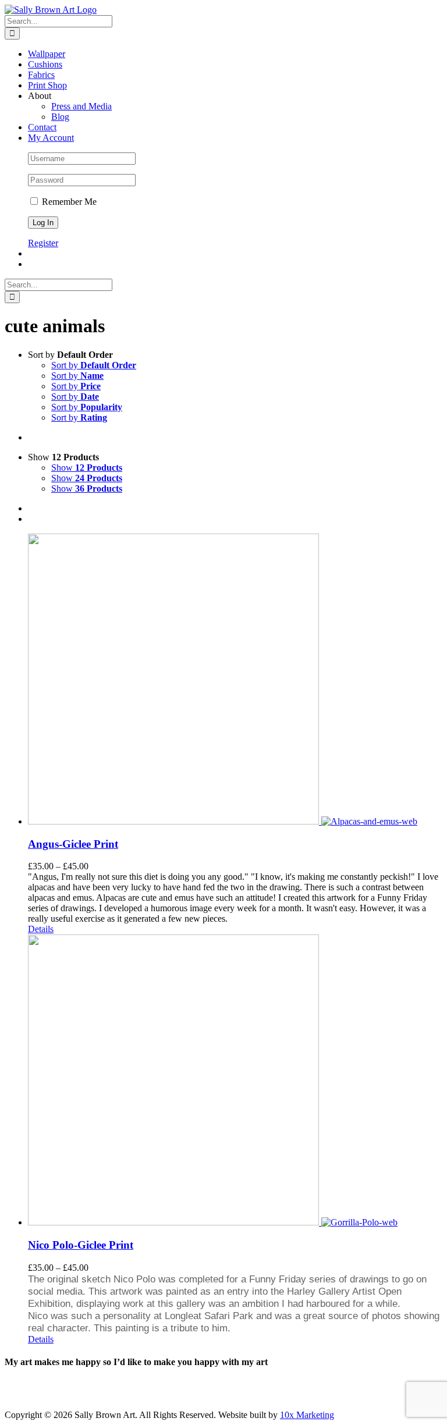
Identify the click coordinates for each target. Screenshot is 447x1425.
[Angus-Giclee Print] (235, 680)
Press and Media (150, 1385)
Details (41, 929)
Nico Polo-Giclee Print (80, 1245)
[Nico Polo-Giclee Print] (235, 1081)
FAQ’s (263, 1385)
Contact (295, 1395)
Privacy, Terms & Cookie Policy (195, 1395)
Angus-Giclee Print (73, 844)
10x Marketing (307, 1415)
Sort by (93, 365)
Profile (81, 1385)
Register (43, 243)
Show (86, 467)
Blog (216, 1385)
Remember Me (68, 202)
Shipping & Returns (338, 1385)
